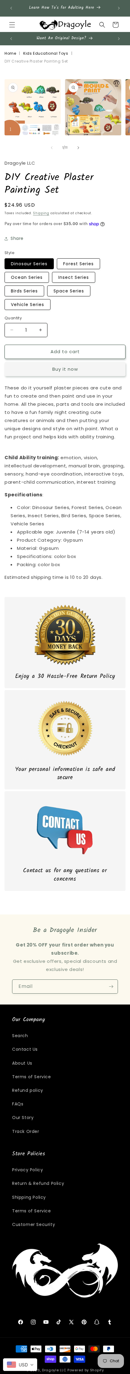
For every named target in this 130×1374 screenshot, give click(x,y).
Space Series (69, 291)
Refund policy (27, 1090)
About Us (22, 1063)
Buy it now (65, 369)
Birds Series (24, 291)
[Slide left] (51, 147)
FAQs (17, 1104)
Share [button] (17, 238)
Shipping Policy (29, 1197)
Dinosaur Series (29, 264)
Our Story (23, 1117)
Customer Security (33, 1224)
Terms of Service (31, 1077)
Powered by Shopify (85, 1370)
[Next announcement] (118, 8)
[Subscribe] (111, 986)
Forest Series (78, 264)
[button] (12, 24)
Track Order (25, 1131)
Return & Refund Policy (38, 1183)
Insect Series (73, 277)
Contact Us (25, 1049)
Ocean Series (27, 277)
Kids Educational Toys (45, 53)
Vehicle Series (27, 305)
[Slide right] (78, 147)
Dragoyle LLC (54, 1370)
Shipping (41, 213)
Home (10, 53)
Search (20, 1036)
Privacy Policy (27, 1170)
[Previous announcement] (11, 8)
